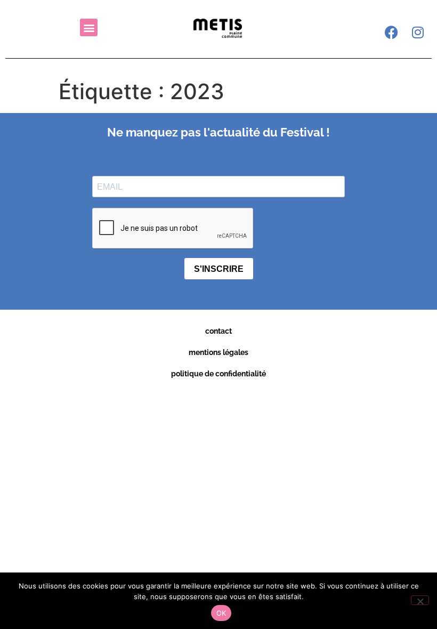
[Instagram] (417, 32)
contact (218, 331)
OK (221, 613)
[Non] (420, 600)
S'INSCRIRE (219, 268)
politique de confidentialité (218, 373)
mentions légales (218, 352)
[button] (89, 27)
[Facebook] (391, 32)
